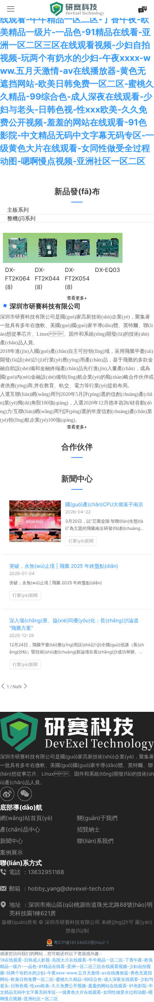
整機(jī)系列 (21, 218)
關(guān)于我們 (97, 817)
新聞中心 (11, 840)
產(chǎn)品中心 (20, 829)
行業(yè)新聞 (80, 540)
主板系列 (18, 209)
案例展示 (11, 852)
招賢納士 (88, 829)
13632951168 (46, 872)
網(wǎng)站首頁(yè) (26, 817)
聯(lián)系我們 (95, 840)
